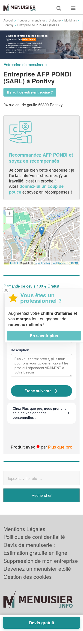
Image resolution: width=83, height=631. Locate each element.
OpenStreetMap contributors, (50, 263)
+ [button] (9, 213)
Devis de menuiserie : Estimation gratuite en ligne (35, 549)
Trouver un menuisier (31, 20)
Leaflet (14, 263)
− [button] (9, 220)
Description (20, 350)
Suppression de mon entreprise (40, 560)
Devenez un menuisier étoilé (37, 568)
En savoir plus (44, 336)
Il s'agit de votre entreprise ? (30, 92)
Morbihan (70, 20)
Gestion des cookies (27, 576)
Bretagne (55, 20)
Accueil (8, 20)
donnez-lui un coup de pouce (36, 189)
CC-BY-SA (72, 263)
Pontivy (8, 25)
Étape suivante (38, 390)
